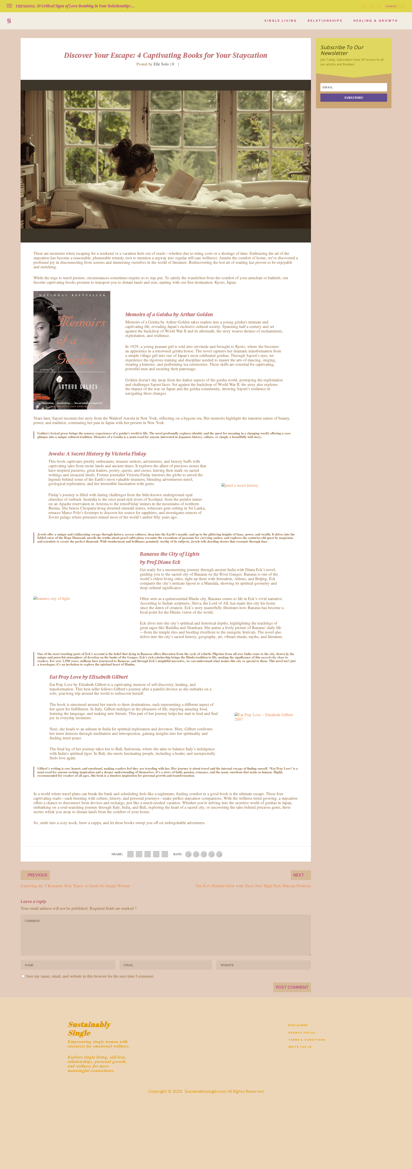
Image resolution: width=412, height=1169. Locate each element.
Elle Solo (161, 64)
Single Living (280, 21)
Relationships (325, 21)
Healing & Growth (375, 21)
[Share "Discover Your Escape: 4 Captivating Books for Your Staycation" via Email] (156, 854)
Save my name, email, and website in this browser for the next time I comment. (90, 976)
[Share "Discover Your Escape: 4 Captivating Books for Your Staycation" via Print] (165, 854)
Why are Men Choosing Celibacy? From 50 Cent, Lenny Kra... (89, 6)
